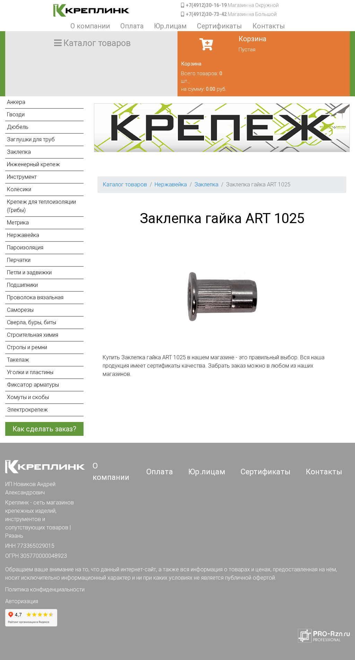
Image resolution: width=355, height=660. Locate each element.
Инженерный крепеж (33, 164)
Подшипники (22, 285)
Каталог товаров (125, 184)
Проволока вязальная (35, 297)
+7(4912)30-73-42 (206, 14)
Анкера (16, 102)
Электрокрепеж (27, 409)
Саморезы (20, 310)
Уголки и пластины (30, 372)
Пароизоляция (25, 247)
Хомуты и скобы (28, 397)
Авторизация (21, 601)
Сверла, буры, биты (31, 322)
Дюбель (17, 127)
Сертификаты (219, 26)
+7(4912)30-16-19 (206, 5)
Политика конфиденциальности (45, 589)
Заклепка (19, 152)
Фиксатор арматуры (33, 384)
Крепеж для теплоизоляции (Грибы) (41, 206)
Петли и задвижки (29, 272)
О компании (90, 26)
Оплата (132, 26)
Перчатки (19, 260)
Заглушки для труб (31, 139)
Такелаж (18, 360)
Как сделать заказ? (44, 429)
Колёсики (19, 189)
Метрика (18, 222)
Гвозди (16, 114)
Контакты (268, 26)
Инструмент (22, 177)
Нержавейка (23, 235)
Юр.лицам (170, 26)
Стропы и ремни (27, 347)
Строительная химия (32, 335)
